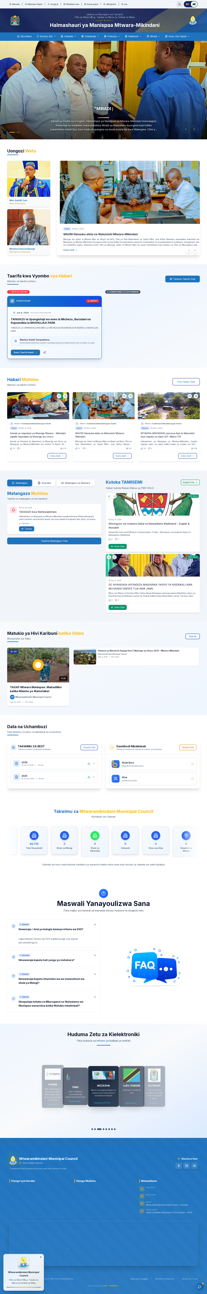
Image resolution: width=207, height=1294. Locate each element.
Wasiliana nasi (72, 4)
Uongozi (54, 4)
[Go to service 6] (108, 1129)
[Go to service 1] (93, 1129)
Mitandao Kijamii (35, 4)
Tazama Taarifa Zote (184, 279)
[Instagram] (186, 1166)
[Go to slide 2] (18, 132)
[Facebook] (179, 1166)
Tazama (28, 529)
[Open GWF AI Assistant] (200, 1287)
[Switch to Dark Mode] (179, 4)
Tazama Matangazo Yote (54, 541)
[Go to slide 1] (12, 132)
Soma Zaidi (66, 250)
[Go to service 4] (102, 1129)
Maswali (16, 4)
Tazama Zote (89, 747)
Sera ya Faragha (139, 1278)
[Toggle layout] (41, 1256)
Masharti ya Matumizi (164, 1279)
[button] (53, 933)
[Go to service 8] (113, 1129)
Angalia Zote (188, 482)
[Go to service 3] (99, 1129)
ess (125, 4)
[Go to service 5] (105, 1129)
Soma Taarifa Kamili (24, 352)
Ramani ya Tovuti (190, 1279)
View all (192, 636)
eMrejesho (111, 4)
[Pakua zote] (88, 763)
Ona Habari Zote (186, 381)
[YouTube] (194, 1166)
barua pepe (92, 4)
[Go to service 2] (96, 1129)
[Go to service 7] (110, 1129)
